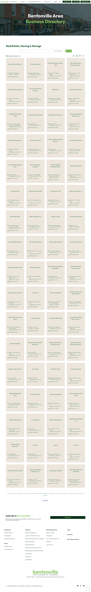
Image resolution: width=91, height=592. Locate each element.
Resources (27, 530)
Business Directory (11, 493)
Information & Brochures (73, 493)
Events (6, 543)
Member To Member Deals (43, 493)
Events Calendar (27, 493)
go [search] (69, 51)
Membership (7, 530)
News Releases (19, 493)
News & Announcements (73, 539)
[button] (14, 2)
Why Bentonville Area (51, 530)
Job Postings (59, 493)
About (68, 530)
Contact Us (65, 493)
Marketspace (52, 493)
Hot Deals (34, 493)
